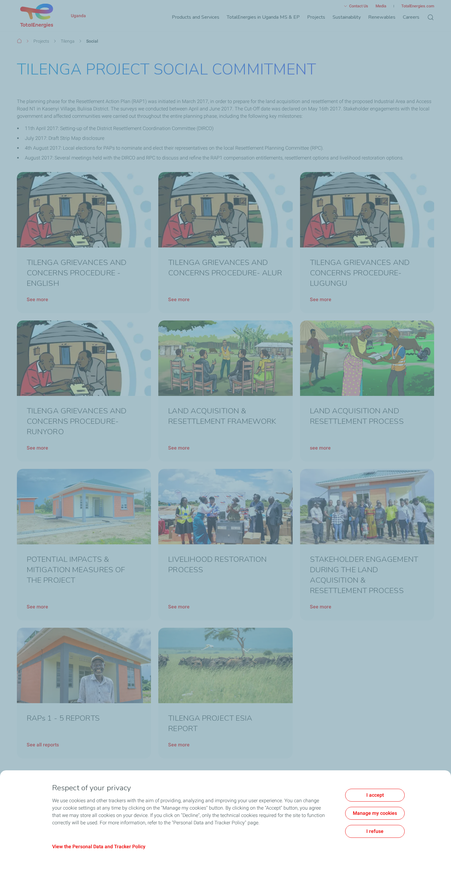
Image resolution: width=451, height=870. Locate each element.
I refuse (375, 831)
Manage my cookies (375, 813)
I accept (375, 795)
